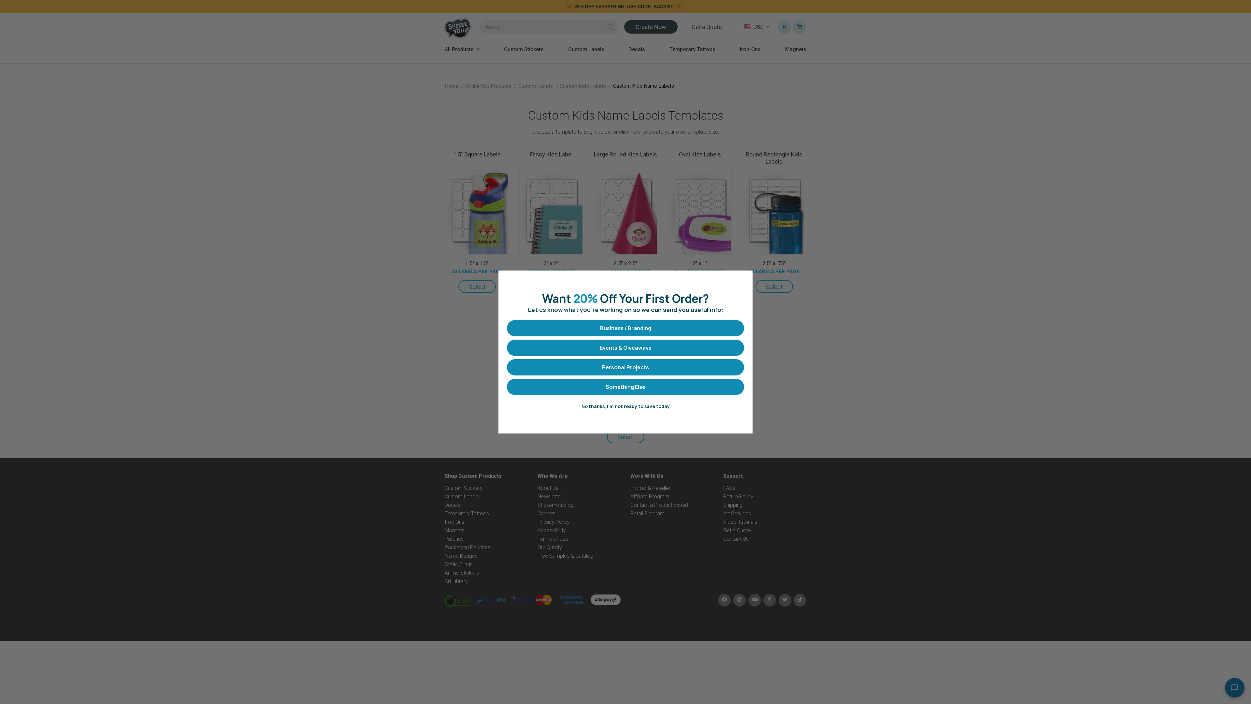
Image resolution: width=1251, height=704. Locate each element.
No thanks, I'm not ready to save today (626, 406)
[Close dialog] (744, 279)
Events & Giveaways (626, 347)
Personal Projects (625, 367)
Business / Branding (625, 328)
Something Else (625, 386)
